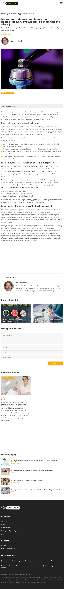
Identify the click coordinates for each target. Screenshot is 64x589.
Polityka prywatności (8, 548)
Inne (2, 534)
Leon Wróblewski (16, 41)
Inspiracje (4, 524)
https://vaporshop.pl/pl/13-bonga (19, 138)
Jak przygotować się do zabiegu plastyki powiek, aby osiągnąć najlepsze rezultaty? (26, 561)
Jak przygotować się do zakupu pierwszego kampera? (27, 480)
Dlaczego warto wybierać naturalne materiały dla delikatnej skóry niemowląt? (35, 490)
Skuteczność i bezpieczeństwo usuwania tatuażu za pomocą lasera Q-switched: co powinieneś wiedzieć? (30, 566)
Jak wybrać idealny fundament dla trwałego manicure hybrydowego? (32, 470)
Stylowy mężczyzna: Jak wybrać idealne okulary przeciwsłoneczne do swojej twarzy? (34, 461)
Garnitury (4, 521)
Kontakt (3, 545)
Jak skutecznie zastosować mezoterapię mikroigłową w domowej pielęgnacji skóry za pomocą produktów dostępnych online (15, 402)
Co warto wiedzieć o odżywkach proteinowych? (12, 320)
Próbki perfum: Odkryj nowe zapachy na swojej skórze (47, 320)
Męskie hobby (5, 34)
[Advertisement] (32, 257)
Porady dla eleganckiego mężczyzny (12, 531)
